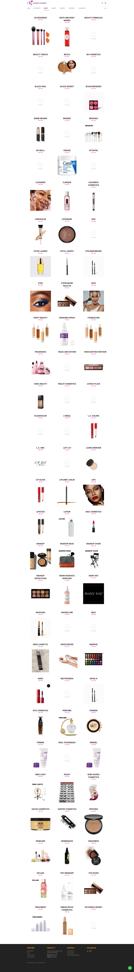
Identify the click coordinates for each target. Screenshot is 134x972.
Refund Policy (30, 951)
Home (28, 8)
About (28, 953)
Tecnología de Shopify (41, 962)
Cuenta (105, 8)
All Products (37, 8)
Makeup (54, 8)
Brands (46, 8)
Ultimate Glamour (33, 962)
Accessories (82, 8)
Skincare (62, 8)
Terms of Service (30, 957)
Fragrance (72, 8)
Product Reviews (30, 955)
